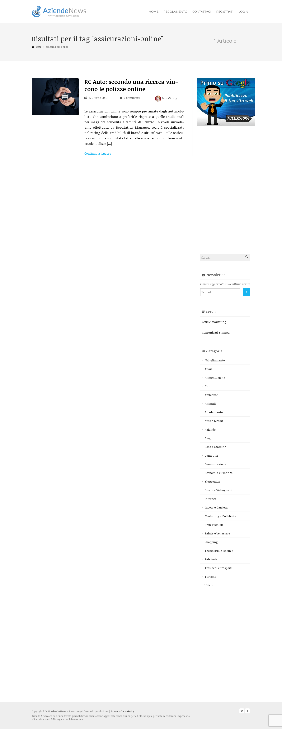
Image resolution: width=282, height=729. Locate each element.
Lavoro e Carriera (216, 507)
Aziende (210, 429)
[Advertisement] (226, 183)
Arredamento (214, 412)
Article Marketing (214, 322)
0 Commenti (132, 98)
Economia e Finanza (219, 473)
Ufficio (209, 585)
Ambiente (211, 395)
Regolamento (175, 11)
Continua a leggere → (99, 153)
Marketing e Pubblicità (220, 516)
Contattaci (201, 11)
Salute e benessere (217, 533)
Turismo (210, 576)
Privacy (114, 711)
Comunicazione (215, 464)
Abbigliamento (215, 360)
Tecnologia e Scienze (219, 551)
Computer (211, 455)
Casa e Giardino (215, 447)
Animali (210, 403)
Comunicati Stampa (216, 332)
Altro (208, 386)
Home (153, 11)
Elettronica (212, 481)
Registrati (224, 11)
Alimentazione (215, 377)
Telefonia (211, 559)
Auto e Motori (214, 421)
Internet (210, 499)
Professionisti (214, 525)
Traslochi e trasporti (218, 568)
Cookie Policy (127, 711)
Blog (208, 438)
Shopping (211, 542)
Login (243, 11)
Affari (208, 369)
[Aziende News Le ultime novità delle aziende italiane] (59, 11)
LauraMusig (169, 98)
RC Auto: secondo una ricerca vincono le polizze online (131, 85)
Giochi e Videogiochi (218, 490)
